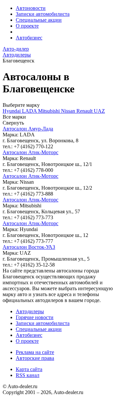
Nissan (68, 111)
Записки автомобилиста (43, 14)
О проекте (27, 26)
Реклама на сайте (35, 352)
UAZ (99, 111)
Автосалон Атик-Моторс (30, 152)
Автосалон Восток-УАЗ (29, 247)
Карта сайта (29, 369)
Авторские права (35, 358)
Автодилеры (30, 311)
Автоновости (31, 8)
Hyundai (12, 111)
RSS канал (27, 375)
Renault (85, 111)
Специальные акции (39, 20)
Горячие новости (34, 317)
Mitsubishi (49, 111)
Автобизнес (29, 37)
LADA (30, 111)
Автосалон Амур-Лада (28, 128)
